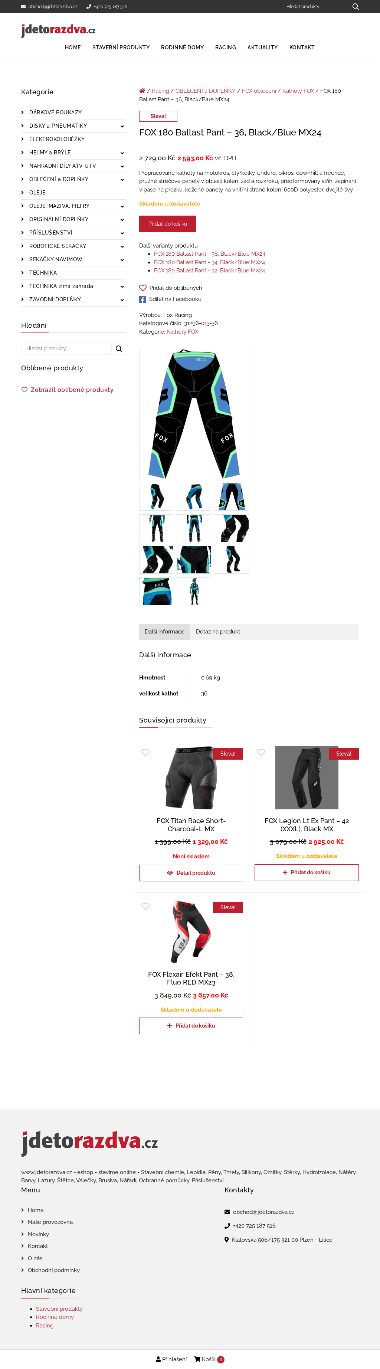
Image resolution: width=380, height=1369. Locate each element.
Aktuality (263, 47)
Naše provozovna (50, 1222)
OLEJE (37, 193)
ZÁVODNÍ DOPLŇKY (54, 299)
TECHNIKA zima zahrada (61, 286)
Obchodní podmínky (54, 1270)
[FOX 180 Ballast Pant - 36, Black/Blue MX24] (194, 415)
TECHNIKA (42, 273)
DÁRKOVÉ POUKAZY (55, 112)
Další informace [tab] (164, 631)
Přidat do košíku (167, 224)
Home (73, 47)
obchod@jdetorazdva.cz (53, 6)
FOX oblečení (259, 91)
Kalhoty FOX (298, 91)
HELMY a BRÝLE (49, 152)
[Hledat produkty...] (353, 6)
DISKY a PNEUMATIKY (57, 126)
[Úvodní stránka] (142, 91)
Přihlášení (174, 1359)
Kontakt (302, 47)
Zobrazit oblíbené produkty (72, 389)
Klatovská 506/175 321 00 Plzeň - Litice (282, 1240)
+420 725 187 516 (110, 6)
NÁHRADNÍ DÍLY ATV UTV (62, 166)
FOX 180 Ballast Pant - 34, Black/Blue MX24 (209, 262)
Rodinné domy (182, 47)
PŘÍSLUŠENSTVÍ (50, 233)
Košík (211, 1359)
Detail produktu (196, 873)
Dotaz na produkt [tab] (218, 631)
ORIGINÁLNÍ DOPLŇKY (58, 219)
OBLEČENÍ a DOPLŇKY (58, 179)
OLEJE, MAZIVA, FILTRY (59, 206)
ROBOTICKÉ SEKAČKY (57, 246)
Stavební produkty (121, 47)
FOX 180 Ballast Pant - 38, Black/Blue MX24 (209, 253)
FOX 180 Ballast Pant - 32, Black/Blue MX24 (209, 270)
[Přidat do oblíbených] (145, 752)
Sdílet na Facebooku (175, 299)
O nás (35, 1258)
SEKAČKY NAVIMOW (55, 259)
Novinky (38, 1234)
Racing (225, 47)
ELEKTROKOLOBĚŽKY (56, 139)
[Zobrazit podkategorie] (122, 126)
